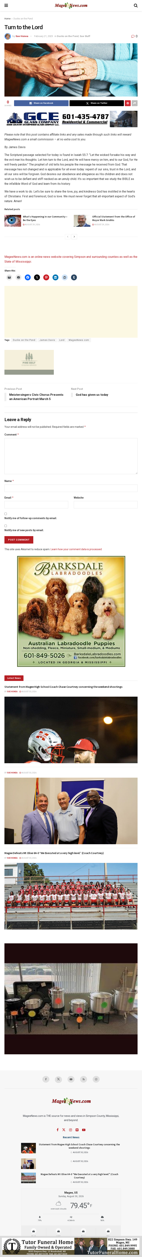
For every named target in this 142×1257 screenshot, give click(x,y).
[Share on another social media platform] (135, 103)
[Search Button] (136, 5)
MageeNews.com (15, 257)
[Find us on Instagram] (96, 1079)
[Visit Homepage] (71, 5)
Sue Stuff (85, 36)
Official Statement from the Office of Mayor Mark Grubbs (113, 218)
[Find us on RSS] (83, 1079)
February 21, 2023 (43, 36)
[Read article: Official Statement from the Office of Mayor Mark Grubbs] (82, 221)
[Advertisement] (71, 312)
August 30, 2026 (28, 692)
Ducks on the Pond (23, 18)
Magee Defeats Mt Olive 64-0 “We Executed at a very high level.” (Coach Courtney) (54, 853)
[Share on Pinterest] (128, 103)
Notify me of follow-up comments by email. (30, 518)
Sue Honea (22, 36)
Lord (62, 340)
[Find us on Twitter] (58, 1079)
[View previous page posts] (67, 236)
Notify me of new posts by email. (24, 530)
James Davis (47, 340)
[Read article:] (71, 811)
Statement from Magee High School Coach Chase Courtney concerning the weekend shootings (63, 687)
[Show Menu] (6, 5)
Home (7, 18)
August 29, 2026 (32, 225)
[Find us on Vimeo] (77, 1130)
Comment (11, 434)
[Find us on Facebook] (45, 1079)
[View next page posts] (74, 236)
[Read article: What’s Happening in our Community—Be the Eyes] (12, 221)
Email (9, 497)
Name (9, 481)
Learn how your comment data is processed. (76, 549)
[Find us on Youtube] (71, 1079)
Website (79, 497)
